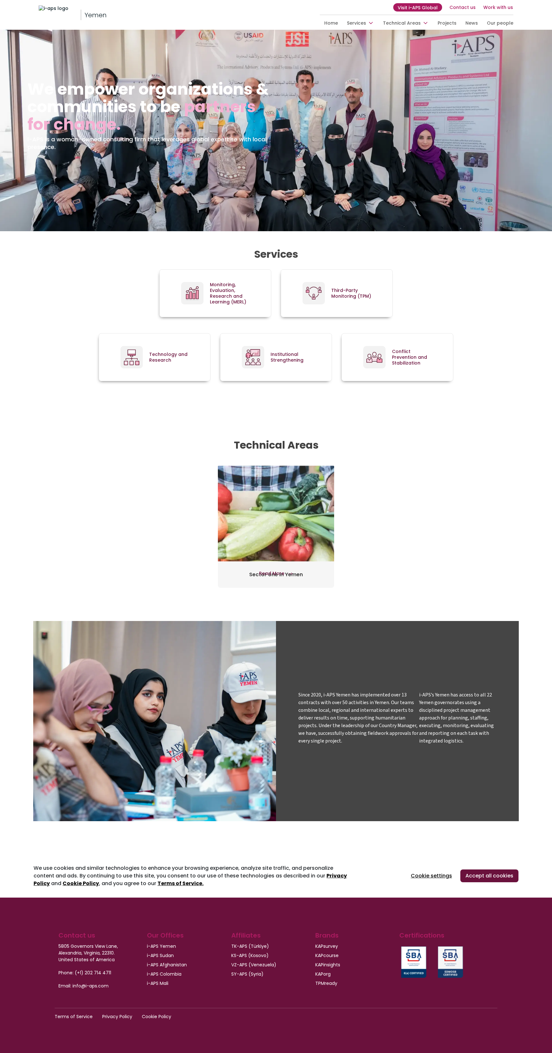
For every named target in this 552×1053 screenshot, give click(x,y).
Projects (447, 23)
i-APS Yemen (161, 946)
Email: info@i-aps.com (83, 986)
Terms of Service (74, 1016)
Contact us (462, 7)
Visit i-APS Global (418, 7)
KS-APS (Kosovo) (250, 955)
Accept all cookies (489, 875)
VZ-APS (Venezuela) (253, 965)
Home (331, 23)
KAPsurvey (326, 946)
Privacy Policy (117, 1016)
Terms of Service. (180, 883)
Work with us (498, 7)
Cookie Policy (81, 883)
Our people (500, 23)
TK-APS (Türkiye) (250, 946)
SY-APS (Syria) (247, 974)
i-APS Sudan (160, 955)
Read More (272, 573)
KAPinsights (327, 965)
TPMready (326, 983)
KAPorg (323, 974)
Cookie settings (431, 875)
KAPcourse (327, 955)
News (471, 23)
